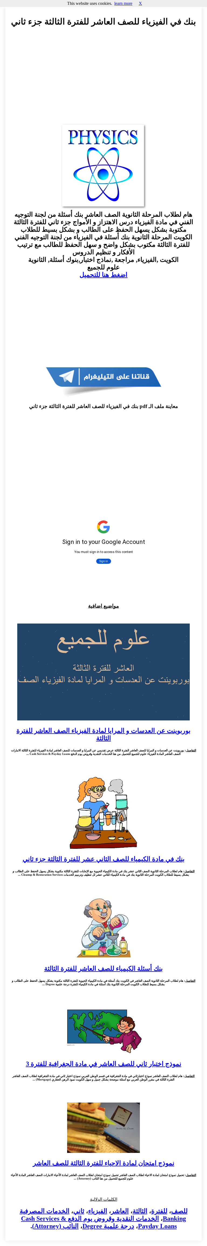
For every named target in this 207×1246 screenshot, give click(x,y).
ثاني (78, 1211)
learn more (123, 3)
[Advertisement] (103, 80)
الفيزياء (97, 1211)
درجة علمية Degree (108, 1226)
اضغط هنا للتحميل (103, 274)
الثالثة (140, 1211)
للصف (179, 1211)
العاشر (120, 1211)
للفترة (159, 1211)
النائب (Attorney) (55, 1226)
